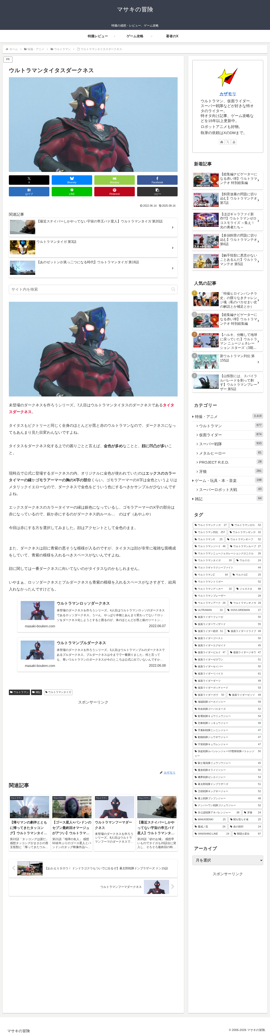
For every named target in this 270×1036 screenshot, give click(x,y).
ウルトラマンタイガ (59, 692)
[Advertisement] (93, 735)
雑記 (38, 692)
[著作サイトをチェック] (221, 142)
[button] (157, 191)
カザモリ (227, 94)
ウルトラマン (21, 692)
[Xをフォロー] (228, 142)
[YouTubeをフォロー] (234, 142)
